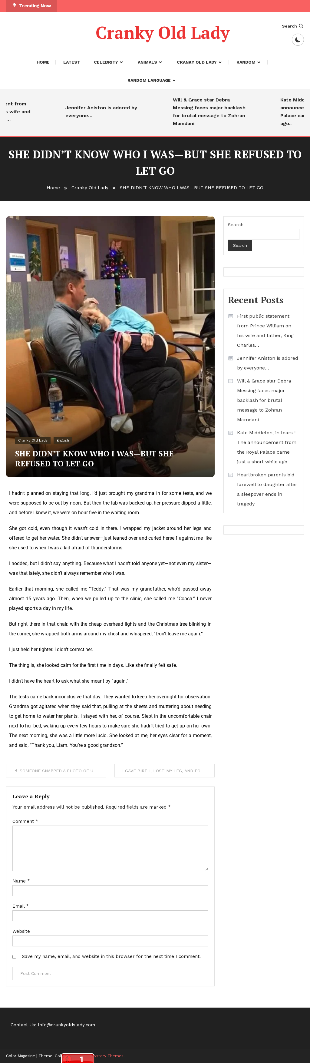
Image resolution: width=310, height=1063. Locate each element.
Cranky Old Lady (162, 32)
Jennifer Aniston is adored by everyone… (92, 111)
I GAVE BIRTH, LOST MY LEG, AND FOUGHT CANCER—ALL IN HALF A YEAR (168, 770)
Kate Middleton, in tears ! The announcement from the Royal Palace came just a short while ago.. (266, 447)
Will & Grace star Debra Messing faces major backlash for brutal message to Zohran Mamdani (200, 111)
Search (289, 26)
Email (20, 906)
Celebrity (106, 62)
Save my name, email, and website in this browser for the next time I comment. (111, 956)
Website (21, 931)
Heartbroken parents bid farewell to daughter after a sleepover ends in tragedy (267, 489)
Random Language (149, 80)
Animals (147, 62)
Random (246, 62)
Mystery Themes (107, 1056)
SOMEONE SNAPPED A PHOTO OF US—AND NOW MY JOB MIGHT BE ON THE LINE (63, 770)
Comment (25, 821)
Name (21, 881)
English (63, 440)
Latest (71, 62)
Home (43, 62)
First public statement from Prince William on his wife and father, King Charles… (265, 330)
